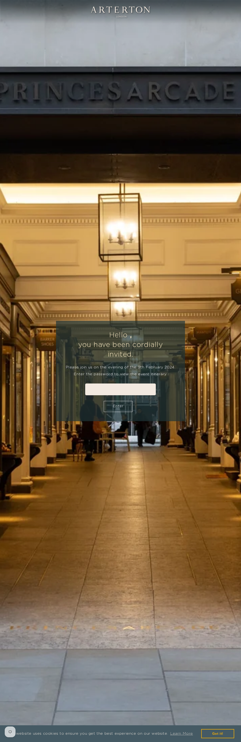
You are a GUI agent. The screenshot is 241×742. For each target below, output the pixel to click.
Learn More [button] (181, 733)
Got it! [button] (217, 733)
